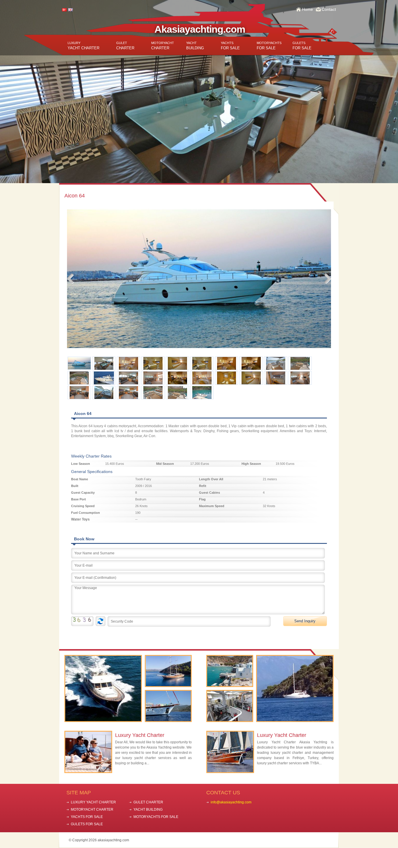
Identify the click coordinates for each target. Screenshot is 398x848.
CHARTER (125, 45)
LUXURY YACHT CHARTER (93, 802)
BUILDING (195, 45)
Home (307, 9)
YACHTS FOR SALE (87, 817)
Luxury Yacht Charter (139, 735)
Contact (329, 9)
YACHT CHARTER (83, 45)
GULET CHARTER (148, 802)
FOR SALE (230, 45)
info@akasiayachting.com (231, 802)
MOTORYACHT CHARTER (92, 809)
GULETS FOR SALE (87, 824)
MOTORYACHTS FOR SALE (155, 817)
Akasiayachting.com (199, 29)
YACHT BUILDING (148, 809)
